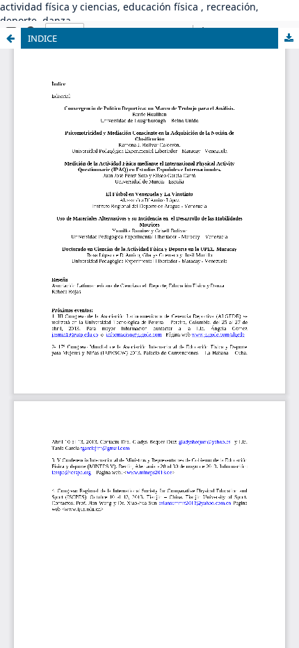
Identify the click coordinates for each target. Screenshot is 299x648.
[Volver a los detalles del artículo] (10, 38)
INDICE (42, 38)
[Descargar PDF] (288, 38)
